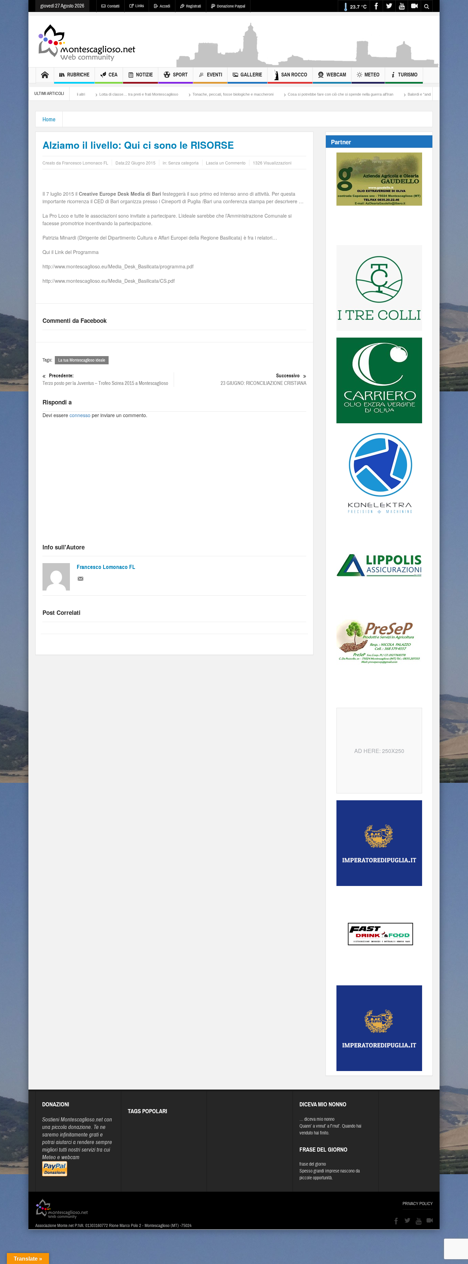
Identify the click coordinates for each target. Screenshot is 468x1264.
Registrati (193, 6)
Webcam (336, 75)
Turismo (408, 75)
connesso (80, 415)
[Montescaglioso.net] (86, 41)
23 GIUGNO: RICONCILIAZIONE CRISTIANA (263, 379)
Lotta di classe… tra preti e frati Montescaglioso (101, 94)
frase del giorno (312, 1164)
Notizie (144, 75)
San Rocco (294, 75)
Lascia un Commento (226, 163)
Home (49, 119)
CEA (113, 75)
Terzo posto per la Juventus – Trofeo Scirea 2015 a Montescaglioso (105, 379)
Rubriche (78, 75)
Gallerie (251, 75)
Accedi (165, 6)
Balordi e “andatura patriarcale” (395, 94)
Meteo (372, 75)
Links (139, 5)
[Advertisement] (308, 64)
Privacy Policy (418, 1203)
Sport (180, 75)
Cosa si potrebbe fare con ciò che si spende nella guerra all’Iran (303, 94)
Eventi (214, 75)
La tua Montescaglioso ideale (81, 360)
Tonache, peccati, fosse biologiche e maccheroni (195, 94)
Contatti (113, 6)
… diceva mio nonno (316, 1119)
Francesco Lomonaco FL (106, 567)
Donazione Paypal (231, 6)
